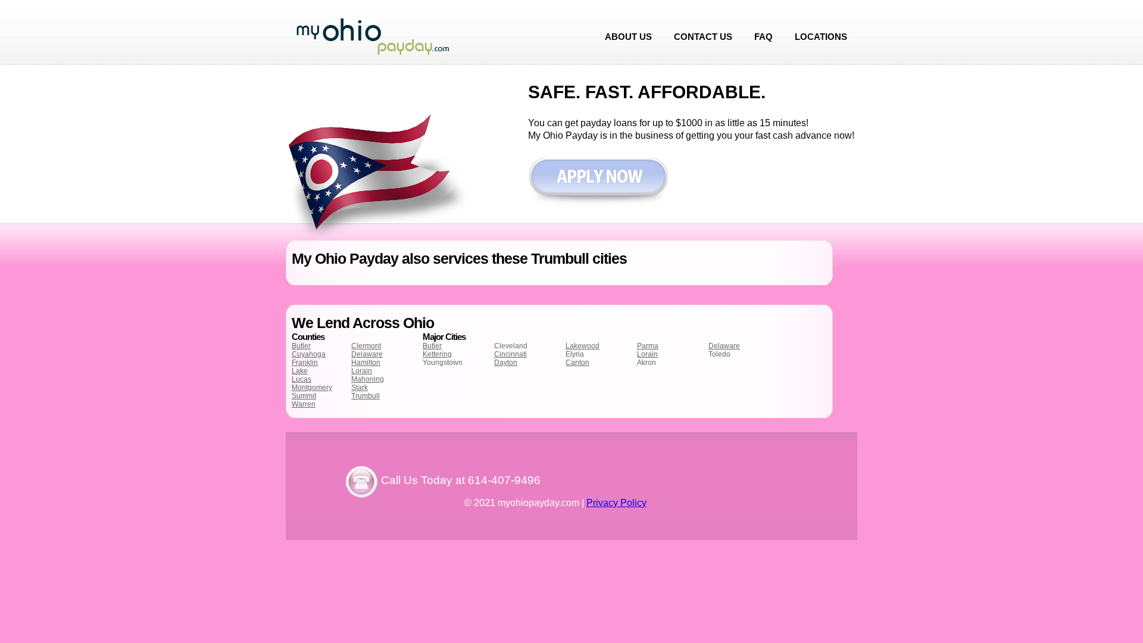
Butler (301, 346)
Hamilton (365, 362)
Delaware (367, 354)
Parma (647, 346)
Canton (577, 362)
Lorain (361, 371)
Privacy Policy (616, 503)
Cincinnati (510, 354)
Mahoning (367, 379)
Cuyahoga (309, 354)
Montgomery (312, 387)
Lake (300, 371)
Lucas (301, 379)
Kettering (437, 354)
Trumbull (365, 396)
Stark (359, 387)
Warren (304, 404)
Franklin (305, 362)
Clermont (366, 346)
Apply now (598, 182)
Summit (304, 396)
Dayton (505, 362)
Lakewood (582, 346)
